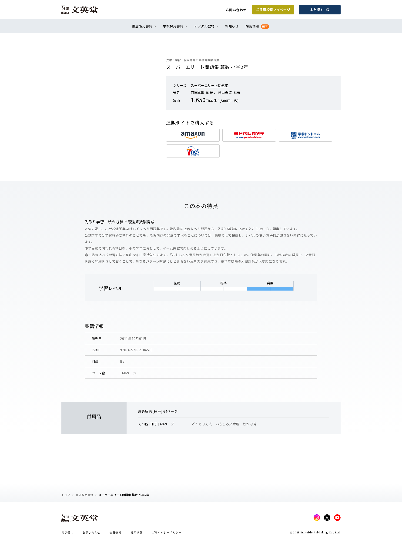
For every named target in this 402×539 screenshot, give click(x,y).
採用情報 (257, 26)
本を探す (317, 9)
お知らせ (232, 26)
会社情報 (115, 532)
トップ (65, 495)
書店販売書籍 (84, 495)
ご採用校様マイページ (273, 9)
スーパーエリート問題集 (209, 85)
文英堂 (79, 10)
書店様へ (67, 532)
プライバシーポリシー (166, 532)
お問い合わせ (236, 9)
